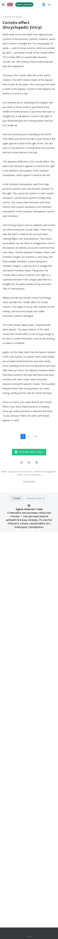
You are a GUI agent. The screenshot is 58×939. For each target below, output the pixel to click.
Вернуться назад (13, 17)
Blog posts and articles (20, 471)
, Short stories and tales (37, 473)
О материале (29, 481)
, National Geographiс (44, 471)
